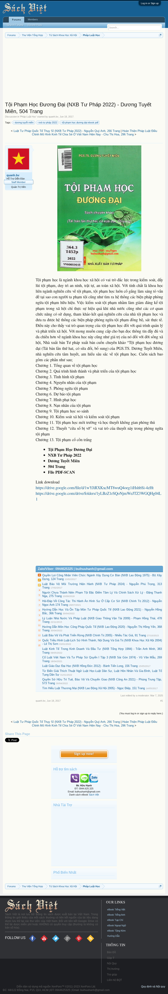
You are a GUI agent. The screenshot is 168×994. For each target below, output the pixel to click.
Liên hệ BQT (114, 980)
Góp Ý (110, 957)
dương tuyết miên (24, 122)
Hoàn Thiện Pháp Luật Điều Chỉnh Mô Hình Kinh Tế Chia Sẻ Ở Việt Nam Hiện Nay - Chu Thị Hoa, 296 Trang (94, 132)
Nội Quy (112, 963)
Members (33, 19)
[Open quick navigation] (160, 35)
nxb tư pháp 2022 (47, 122)
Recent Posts (35, 25)
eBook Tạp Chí (115, 920)
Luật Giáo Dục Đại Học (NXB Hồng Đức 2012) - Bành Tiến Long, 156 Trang (90, 666)
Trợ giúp (112, 974)
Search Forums (15, 25)
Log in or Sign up (150, 3)
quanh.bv (53, 116)
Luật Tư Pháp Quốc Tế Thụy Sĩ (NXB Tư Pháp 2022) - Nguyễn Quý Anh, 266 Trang (67, 131)
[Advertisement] (84, 70)
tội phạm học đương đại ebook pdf (80, 122)
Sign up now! (84, 754)
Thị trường (113, 968)
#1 (161, 700)
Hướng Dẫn (113, 936)
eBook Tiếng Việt (116, 909)
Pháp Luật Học (28, 116)
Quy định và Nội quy (153, 986)
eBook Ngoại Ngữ (116, 925)
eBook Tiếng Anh (116, 914)
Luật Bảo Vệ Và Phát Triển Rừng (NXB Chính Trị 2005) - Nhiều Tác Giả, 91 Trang (94, 635)
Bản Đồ (111, 952)
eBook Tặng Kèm (116, 930)
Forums (16, 19)
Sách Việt (94, 794)
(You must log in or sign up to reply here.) (141, 713)
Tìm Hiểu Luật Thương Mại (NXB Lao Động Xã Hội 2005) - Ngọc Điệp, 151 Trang (93, 688)
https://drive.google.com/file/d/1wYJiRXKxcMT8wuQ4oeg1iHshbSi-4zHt (95, 487)
